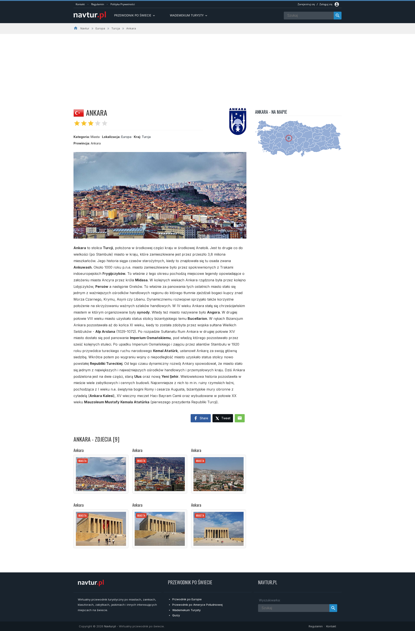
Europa (126, 137)
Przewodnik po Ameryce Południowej (197, 604)
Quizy (176, 615)
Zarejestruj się (306, 4)
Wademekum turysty (189, 15)
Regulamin (97, 4)
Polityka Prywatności (122, 4)
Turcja (146, 137)
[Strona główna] (89, 15)
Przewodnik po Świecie (135, 15)
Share (203, 418)
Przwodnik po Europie (187, 599)
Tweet (225, 418)
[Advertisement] (207, 66)
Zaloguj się (325, 4)
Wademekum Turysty (186, 610)
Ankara (78, 450)
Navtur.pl (110, 626)
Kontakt (80, 4)
